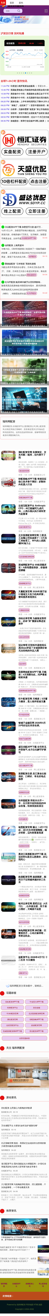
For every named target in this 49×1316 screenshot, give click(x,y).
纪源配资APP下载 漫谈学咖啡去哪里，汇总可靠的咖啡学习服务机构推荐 (32, 1013)
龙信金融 (36, 1279)
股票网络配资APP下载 (27, 690)
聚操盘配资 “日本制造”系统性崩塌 (20, 263)
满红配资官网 (24, 471)
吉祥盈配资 (23, 819)
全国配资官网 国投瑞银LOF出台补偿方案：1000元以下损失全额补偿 (32, 1202)
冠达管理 (22, 663)
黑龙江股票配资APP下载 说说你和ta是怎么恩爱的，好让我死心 (33, 856)
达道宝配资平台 (25, 527)
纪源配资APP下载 (25, 1029)
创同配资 (32, 256)
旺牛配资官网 (24, 714)
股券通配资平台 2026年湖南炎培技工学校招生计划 (32, 1039)
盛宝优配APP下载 (25, 765)
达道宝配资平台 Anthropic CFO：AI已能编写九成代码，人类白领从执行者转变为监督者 (32, 509)
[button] (3, 55)
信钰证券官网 (24, 637)
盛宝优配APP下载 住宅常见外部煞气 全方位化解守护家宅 (32, 749)
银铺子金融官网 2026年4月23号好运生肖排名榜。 (32, 724)
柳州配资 (22, 1245)
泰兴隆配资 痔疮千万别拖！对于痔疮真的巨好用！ (23, 412)
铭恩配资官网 (24, 846)
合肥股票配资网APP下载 (28, 1165)
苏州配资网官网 (25, 1191)
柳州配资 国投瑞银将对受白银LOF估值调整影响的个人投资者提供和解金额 (33, 1229)
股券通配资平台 (25, 1053)
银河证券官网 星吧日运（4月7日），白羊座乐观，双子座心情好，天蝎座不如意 (32, 906)
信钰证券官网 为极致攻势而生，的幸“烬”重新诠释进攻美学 (32, 621)
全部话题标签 (24, 1310)
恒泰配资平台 (12, 1279)
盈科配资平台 (24, 1002)
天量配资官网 (24, 610)
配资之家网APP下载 (26, 1132)
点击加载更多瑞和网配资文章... (24, 1258)
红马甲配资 (31, 293)
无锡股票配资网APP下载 (12, 1303)
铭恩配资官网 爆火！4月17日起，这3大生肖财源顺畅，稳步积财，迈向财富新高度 (33, 829)
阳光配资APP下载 (37, 1303)
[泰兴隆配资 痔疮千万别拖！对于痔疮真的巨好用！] (24, 399)
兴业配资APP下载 (29, 238)
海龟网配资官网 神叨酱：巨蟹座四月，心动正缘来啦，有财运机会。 (32, 933)
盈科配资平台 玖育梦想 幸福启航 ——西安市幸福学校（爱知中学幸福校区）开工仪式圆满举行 (32, 985)
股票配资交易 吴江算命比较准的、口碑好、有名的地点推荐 (32, 776)
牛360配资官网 (12, 1285)
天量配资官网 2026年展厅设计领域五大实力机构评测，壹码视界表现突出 (32, 594)
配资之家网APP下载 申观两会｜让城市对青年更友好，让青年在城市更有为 (32, 1116)
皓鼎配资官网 (24, 895)
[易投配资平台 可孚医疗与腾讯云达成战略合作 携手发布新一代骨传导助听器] (24, 342)
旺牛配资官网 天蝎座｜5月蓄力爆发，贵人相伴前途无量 (32, 700)
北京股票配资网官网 (26, 556)
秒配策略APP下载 (25, 497)
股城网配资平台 (25, 583)
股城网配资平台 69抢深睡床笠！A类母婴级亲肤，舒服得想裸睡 (32, 567)
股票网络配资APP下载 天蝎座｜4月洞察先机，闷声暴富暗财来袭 (32, 674)
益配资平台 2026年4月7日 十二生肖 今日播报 (33, 958)
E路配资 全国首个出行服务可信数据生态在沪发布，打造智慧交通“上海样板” (25, 383)
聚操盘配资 (31, 275)
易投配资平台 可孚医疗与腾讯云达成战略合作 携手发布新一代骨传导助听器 (25, 354)
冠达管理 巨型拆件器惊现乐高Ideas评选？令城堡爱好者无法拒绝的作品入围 (32, 647)
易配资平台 (23, 973)
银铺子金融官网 (25, 738)
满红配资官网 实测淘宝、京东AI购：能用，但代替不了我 (32, 454)
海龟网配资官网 (25, 949)
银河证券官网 (24, 922)
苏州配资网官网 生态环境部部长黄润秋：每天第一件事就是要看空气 (32, 1175)
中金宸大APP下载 (37, 1274)
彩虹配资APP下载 (12, 1274)
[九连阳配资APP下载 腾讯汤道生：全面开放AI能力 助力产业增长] (24, 313)
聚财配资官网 (24, 1106)
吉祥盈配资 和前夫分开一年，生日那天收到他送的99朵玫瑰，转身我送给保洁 (32, 803)
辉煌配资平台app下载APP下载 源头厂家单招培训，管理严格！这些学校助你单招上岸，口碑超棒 (32, 1065)
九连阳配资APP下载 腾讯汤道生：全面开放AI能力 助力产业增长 (25, 325)
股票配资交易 (24, 792)
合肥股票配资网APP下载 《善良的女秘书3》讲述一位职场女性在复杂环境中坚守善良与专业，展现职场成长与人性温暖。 (32, 1146)
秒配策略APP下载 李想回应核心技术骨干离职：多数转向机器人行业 (32, 481)
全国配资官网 (24, 1218)
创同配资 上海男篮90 (14, 245)
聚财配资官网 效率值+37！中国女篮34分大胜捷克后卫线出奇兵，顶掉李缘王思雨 (32, 1089)
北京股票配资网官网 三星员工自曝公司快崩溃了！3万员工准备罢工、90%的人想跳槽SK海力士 (32, 539)
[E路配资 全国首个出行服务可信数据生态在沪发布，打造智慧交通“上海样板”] (24, 371)
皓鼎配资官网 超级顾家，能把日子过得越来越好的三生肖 (32, 879)
